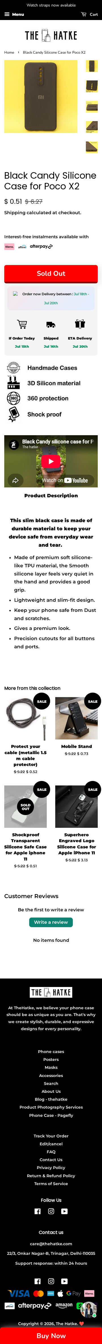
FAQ (51, 1151)
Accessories (51, 1075)
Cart (93, 14)
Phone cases (51, 1051)
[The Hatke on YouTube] (64, 1212)
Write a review (51, 922)
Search (51, 1083)
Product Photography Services (51, 1107)
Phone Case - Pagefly (51, 1115)
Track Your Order (51, 1136)
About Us (51, 1091)
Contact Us (51, 1159)
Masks (51, 1067)
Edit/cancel (51, 1143)
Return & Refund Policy (51, 1175)
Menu (17, 14)
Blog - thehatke (51, 1099)
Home (9, 52)
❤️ (81, 1323)
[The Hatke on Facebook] (37, 1212)
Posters (51, 1059)
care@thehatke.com (51, 1243)
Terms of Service (51, 1183)
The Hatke (66, 1323)
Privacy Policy (51, 1167)
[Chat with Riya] (88, 1310)
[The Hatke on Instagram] (51, 1212)
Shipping (15, 212)
